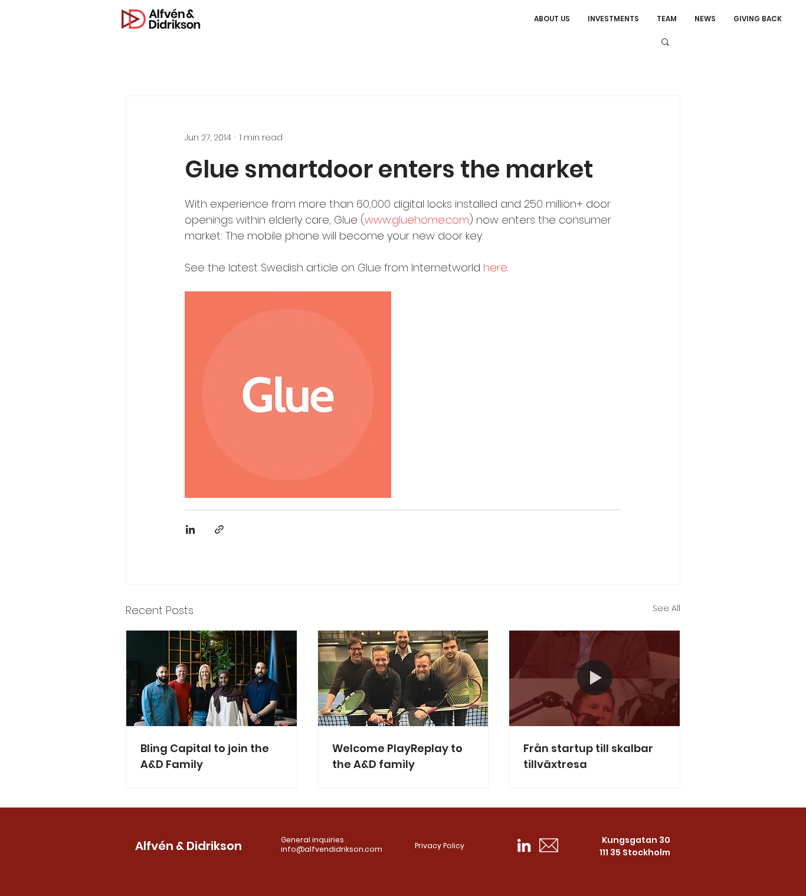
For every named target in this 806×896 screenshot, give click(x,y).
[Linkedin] (524, 845)
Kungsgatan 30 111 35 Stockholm (634, 846)
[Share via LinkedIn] (190, 529)
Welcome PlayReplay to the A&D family (397, 756)
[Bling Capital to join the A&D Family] (211, 678)
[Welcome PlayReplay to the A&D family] (403, 678)
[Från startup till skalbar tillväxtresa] (594, 678)
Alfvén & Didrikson (188, 846)
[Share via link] (219, 529)
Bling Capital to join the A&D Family (204, 756)
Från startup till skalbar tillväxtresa (588, 756)
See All (666, 608)
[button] (665, 41)
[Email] (548, 845)
